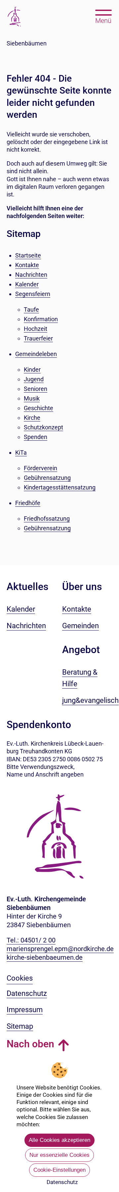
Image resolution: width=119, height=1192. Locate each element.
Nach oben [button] (30, 1044)
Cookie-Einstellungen (59, 1170)
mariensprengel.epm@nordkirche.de (60, 949)
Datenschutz (62, 1182)
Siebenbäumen (27, 43)
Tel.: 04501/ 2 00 (31, 940)
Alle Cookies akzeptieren (59, 1140)
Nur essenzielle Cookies (59, 1155)
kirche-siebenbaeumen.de (45, 957)
